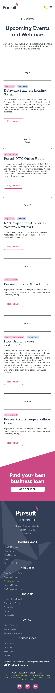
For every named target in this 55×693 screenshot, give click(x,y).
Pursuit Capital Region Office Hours (27, 421)
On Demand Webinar (13, 589)
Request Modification (13, 633)
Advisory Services (12, 563)
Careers (7, 611)
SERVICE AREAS (27, 638)
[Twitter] (27, 686)
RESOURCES (27, 568)
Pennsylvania (9, 651)
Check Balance (10, 625)
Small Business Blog (13, 573)
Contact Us (9, 615)
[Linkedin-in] (35, 686)
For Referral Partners (13, 603)
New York (8, 647)
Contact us (27, 534)
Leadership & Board (13, 599)
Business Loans (27, 542)
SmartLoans (9, 559)
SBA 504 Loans (11, 547)
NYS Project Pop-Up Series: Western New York (25, 225)
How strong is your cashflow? (19, 343)
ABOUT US (27, 594)
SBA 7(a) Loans (10, 551)
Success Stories (11, 577)
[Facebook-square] (19, 686)
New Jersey (9, 643)
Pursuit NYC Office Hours (24, 159)
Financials (8, 607)
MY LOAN (27, 620)
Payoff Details (10, 629)
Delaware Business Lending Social (25, 92)
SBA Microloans (11, 555)
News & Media (10, 585)
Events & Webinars (12, 581)
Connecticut (9, 655)
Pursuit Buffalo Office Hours (26, 284)
